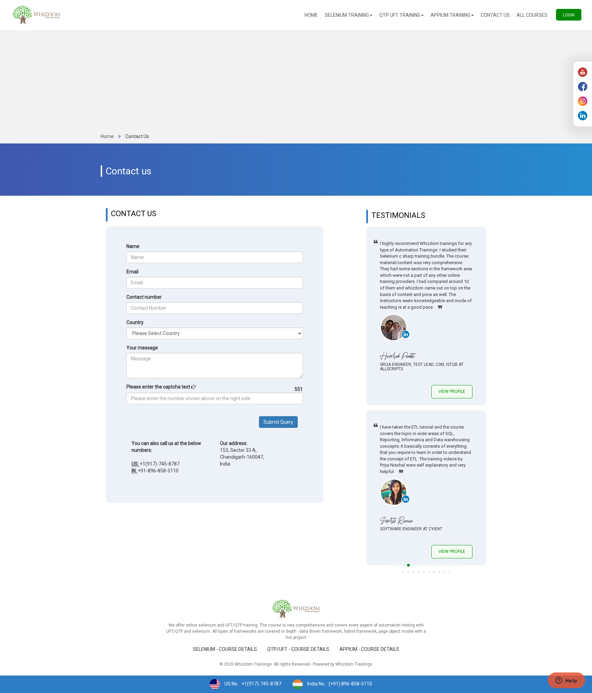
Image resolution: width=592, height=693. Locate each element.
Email (132, 271)
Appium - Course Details (369, 649)
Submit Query (278, 422)
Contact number (144, 297)
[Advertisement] (296, 81)
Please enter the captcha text (158, 386)
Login (572, 14)
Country (135, 322)
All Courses (534, 15)
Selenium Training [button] (347, 15)
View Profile (452, 391)
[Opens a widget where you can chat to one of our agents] (566, 681)
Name (132, 246)
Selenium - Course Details (225, 649)
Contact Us (497, 15)
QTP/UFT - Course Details (298, 649)
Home (313, 15)
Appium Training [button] (450, 15)
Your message (142, 347)
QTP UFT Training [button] (399, 15)
